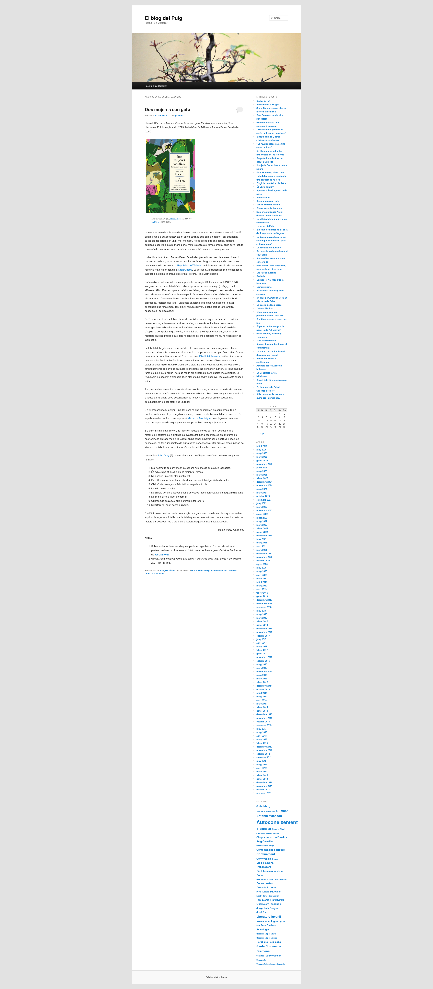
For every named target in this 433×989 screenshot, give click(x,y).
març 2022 (261, 524)
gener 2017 (262, 653)
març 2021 (261, 549)
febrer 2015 (262, 682)
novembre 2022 (264, 510)
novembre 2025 (264, 464)
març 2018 (261, 617)
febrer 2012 (262, 775)
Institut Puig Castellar (156, 85)
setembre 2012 (263, 757)
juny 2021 (261, 539)
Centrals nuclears (264, 833)
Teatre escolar (272, 955)
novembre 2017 (264, 632)
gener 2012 (262, 778)
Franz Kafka (277, 900)
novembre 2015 (264, 671)
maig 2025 (261, 471)
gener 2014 (262, 710)
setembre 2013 (263, 725)
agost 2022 (262, 513)
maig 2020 (261, 571)
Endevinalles (263, 197)
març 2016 (261, 667)
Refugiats (262, 942)
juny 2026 (261, 449)
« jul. (262, 433)
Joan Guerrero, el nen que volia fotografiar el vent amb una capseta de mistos (271, 176)
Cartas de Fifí (263, 100)
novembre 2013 (264, 718)
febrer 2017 (262, 649)
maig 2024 (261, 489)
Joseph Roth (162, 554)
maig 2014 (261, 696)
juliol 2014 (261, 693)
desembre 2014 (264, 685)
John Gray (163, 455)
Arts (162, 570)
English (275, 896)
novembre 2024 (264, 485)
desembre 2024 (264, 481)
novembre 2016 (264, 657)
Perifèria (260, 276)
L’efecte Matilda (264, 308)
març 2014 (261, 703)
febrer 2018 (262, 621)
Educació (275, 891)
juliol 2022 (261, 517)
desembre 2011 (264, 782)
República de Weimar (189, 265)
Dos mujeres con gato (167, 109)
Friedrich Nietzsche (209, 356)
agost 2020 (262, 564)
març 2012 (261, 771)
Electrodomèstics (264, 896)
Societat (260, 955)
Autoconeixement (277, 822)
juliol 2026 (261, 446)
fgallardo (179, 115)
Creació (275, 859)
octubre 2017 (263, 635)
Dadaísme (170, 570)
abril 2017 (261, 642)
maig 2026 (261, 453)
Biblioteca (263, 828)
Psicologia (262, 929)
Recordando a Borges (267, 104)
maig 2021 (261, 542)
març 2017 (261, 646)
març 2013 (261, 739)
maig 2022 (261, 521)
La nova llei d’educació (268, 247)
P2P (258, 925)
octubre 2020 (263, 560)
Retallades (274, 942)
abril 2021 (261, 546)
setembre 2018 (263, 607)
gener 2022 (262, 531)
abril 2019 (261, 589)
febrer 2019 (262, 592)
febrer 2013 (262, 742)
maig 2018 (261, 614)
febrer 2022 (262, 528)
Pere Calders (268, 925)
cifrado (276, 833)
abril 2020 (261, 574)
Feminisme (262, 900)
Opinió (282, 921)
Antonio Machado (269, 816)
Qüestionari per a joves (266, 938)
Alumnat (282, 811)
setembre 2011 (263, 793)
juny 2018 (261, 610)
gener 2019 (262, 596)
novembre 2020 (264, 557)
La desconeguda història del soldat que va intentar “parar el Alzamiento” (271, 240)
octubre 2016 (263, 660)
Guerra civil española (268, 904)
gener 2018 (262, 624)
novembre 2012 (264, 750)
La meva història (265, 226)
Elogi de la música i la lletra (271, 183)
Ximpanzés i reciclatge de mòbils (270, 964)
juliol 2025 (261, 467)
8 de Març (263, 806)
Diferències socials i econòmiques (271, 879)
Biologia (275, 829)
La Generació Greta (266, 372)
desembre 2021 (264, 535)
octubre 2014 (263, 689)
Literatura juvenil (268, 916)
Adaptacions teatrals (265, 811)
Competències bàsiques (270, 849)
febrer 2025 (262, 478)
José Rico (262, 912)
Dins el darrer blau (266, 340)
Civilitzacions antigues (266, 845)
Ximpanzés (261, 960)
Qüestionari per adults (266, 933)
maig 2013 (261, 732)
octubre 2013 (263, 721)
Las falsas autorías (266, 272)
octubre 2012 (263, 753)
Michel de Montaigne (199, 418)
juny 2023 (261, 503)
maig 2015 (261, 675)
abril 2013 (261, 735)
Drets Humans (262, 891)
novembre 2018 (264, 603)
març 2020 (261, 578)
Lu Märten (156, 221)
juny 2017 (261, 639)
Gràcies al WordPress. (216, 977)
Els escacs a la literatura (269, 208)
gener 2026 (262, 460)
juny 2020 (261, 567)
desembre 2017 (264, 628)
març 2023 (261, 506)
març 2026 (261, 456)
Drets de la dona (266, 887)
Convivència (263, 858)
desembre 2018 (264, 599)
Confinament (265, 854)
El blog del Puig (163, 17)
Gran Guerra (185, 269)
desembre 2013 (264, 714)
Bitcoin (283, 829)
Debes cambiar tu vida (268, 204)
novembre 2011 (264, 785)
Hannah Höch (175, 218)
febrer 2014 (262, 707)
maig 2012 (261, 764)
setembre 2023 (263, 499)
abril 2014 (261, 700)
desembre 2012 (264, 746)
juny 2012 (261, 760)
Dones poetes (264, 883)
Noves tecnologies (267, 921)
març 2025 (261, 474)
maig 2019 (261, 585)
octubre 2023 (263, 496)
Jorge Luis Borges (267, 908)
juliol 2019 (261, 582)
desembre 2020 (264, 553)
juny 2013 (261, 728)
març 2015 (261, 678)
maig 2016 (261, 664)
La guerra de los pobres (268, 304)
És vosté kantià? (265, 186)
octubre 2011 (263, 789)
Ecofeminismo (264, 286)
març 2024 (261, 492)
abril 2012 (261, 768)
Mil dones (261, 376)
